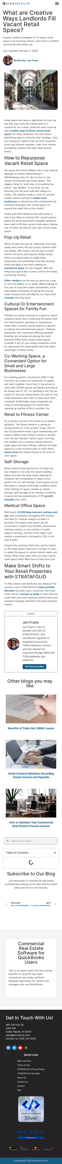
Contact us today (29, 594)
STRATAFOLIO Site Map (28, 1073)
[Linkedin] (14, 1047)
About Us (21, 1077)
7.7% (42, 496)
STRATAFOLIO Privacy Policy (31, 1069)
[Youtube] (20, 1047)
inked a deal (11, 452)
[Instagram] (26, 1047)
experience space (14, 268)
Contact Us (22, 1082)
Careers (21, 1086)
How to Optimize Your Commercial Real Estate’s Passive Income (31, 824)
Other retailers (12, 280)
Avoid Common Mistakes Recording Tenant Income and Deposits (31, 775)
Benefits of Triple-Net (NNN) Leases (31, 728)
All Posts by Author (34, 666)
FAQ (19, 1090)
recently (9, 297)
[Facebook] (8, 1047)
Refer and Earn (24, 1061)
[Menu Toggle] (57, 3)
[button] (55, 853)
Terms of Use (23, 1065)
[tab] (31, 613)
